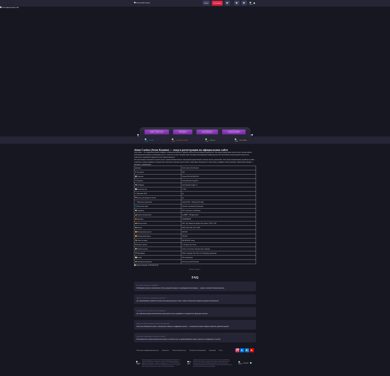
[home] (142, 3)
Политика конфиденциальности (147, 350)
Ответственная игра (179, 350)
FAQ (220, 350)
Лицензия (212, 350)
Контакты (165, 350)
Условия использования (197, 350)
